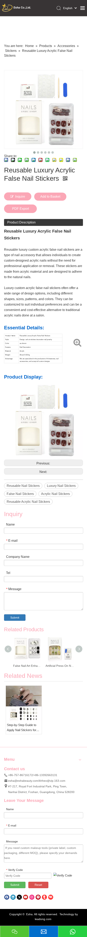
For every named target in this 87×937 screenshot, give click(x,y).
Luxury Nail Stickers (61, 485)
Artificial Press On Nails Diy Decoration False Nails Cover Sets (35, 665)
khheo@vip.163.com (52, 780)
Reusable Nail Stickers (23, 485)
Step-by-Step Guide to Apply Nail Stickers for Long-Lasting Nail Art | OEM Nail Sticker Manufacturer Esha (21, 728)
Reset (38, 884)
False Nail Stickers (20, 494)
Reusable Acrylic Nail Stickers (28, 501)
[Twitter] (19, 897)
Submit (14, 617)
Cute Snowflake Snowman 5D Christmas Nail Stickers (67, 665)
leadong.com (43, 919)
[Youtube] (25, 897)
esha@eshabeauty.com (23, 780)
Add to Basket (50, 196)
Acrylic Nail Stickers (55, 494)
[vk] (50, 897)
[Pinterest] (38, 897)
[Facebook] (6, 897)
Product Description (21, 222)
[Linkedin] (13, 897)
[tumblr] (44, 897)
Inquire (20, 196)
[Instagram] (31, 897)
